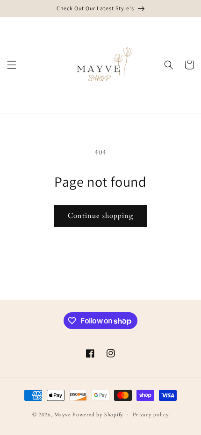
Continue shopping (100, 215)
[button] (11, 65)
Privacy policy (151, 414)
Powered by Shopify (97, 414)
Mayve (62, 414)
